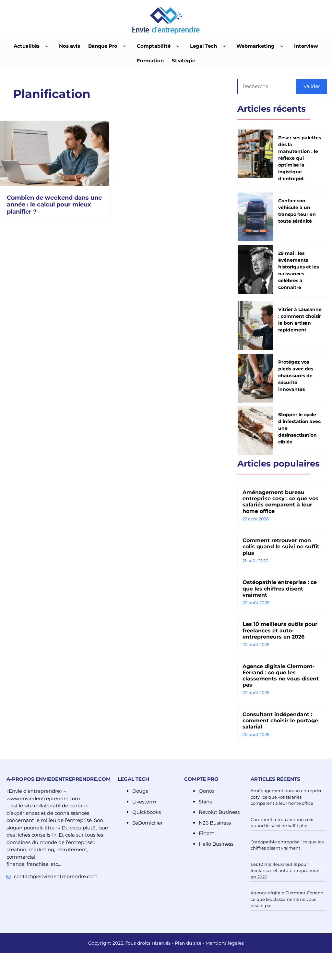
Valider (311, 86)
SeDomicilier (147, 823)
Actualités (27, 46)
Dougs (140, 791)
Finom (207, 833)
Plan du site (188, 943)
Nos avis (69, 46)
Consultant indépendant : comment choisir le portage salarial (280, 720)
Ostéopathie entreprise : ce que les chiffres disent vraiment (280, 588)
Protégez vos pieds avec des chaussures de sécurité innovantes (295, 375)
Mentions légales (225, 943)
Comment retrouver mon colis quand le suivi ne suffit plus (281, 546)
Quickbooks (146, 812)
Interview (306, 46)
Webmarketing (255, 46)
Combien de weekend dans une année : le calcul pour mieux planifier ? (54, 204)
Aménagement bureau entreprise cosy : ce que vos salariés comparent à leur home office (280, 501)
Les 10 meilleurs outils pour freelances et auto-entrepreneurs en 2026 (280, 630)
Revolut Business (219, 812)
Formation (150, 60)
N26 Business (215, 823)
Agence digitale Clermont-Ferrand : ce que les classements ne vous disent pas (281, 675)
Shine (205, 802)
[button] (47, 46)
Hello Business (216, 844)
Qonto (206, 791)
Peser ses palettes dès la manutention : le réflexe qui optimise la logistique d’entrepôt (299, 158)
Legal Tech (203, 46)
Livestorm (144, 802)
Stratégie (183, 60)
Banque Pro (102, 46)
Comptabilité (154, 46)
